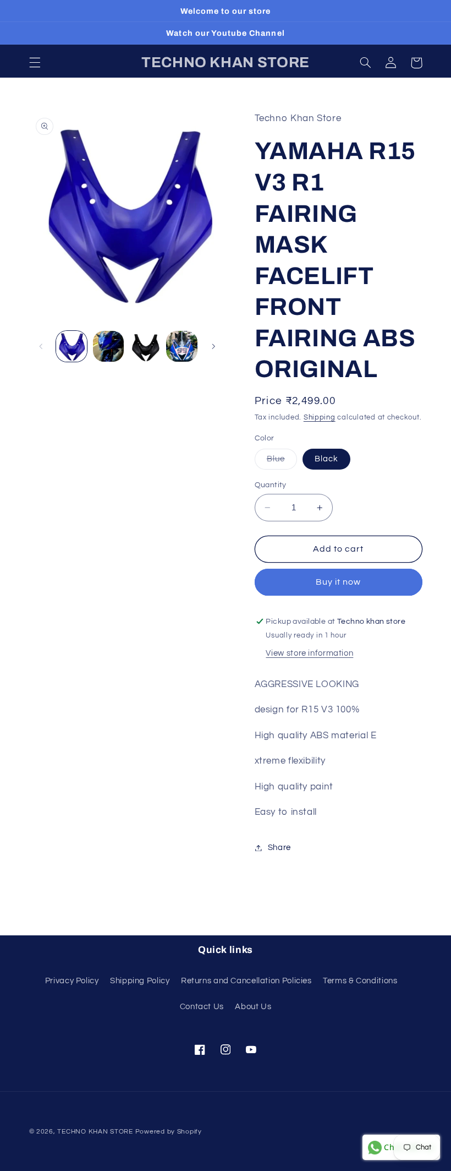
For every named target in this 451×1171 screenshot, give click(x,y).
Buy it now (338, 582)
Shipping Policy (139, 981)
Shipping (320, 417)
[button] (34, 62)
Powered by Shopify (168, 1132)
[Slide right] (213, 346)
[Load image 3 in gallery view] (144, 346)
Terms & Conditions (360, 981)
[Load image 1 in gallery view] (71, 346)
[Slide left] (41, 346)
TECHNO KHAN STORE (95, 1132)
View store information (309, 653)
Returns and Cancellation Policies (246, 981)
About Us (253, 1007)
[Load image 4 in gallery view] (181, 346)
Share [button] (279, 847)
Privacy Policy (72, 981)
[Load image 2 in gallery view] (108, 346)
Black (326, 459)
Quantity (271, 485)
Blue (282, 462)
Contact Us (202, 1007)
